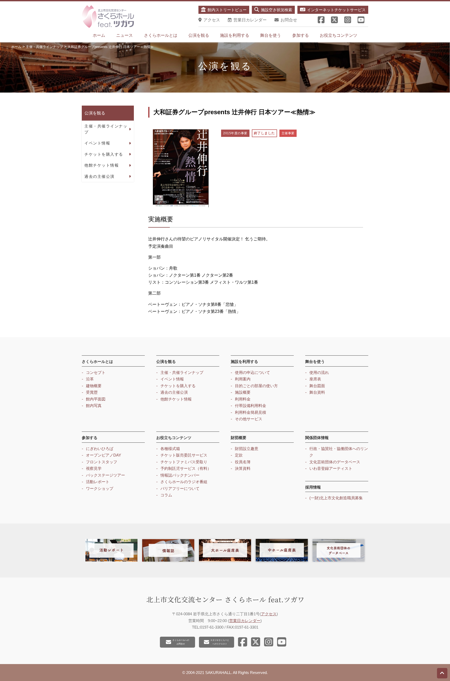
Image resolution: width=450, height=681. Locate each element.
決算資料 (243, 468)
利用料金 (243, 399)
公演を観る (198, 35)
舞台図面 (317, 386)
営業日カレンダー (244, 620)
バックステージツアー (105, 475)
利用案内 (243, 379)
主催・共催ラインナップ (105, 129)
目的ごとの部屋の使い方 (256, 386)
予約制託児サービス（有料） (185, 468)
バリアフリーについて (179, 488)
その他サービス (248, 419)
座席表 (315, 379)
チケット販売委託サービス (183, 455)
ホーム (99, 35)
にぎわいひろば (99, 448)
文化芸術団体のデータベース (334, 462)
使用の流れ (319, 372)
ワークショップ (99, 488)
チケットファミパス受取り (183, 462)
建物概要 (94, 386)
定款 (239, 455)
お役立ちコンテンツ (338, 35)
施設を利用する (234, 35)
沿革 (90, 379)
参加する (300, 35)
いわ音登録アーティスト (330, 468)
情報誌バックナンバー (179, 475)
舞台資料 (317, 392)
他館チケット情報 (101, 165)
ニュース (124, 35)
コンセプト (95, 372)
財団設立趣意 (246, 448)
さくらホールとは (160, 35)
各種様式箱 (170, 448)
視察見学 (94, 468)
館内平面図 (95, 399)
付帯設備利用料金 (250, 405)
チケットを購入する (103, 154)
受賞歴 (92, 392)
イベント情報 (97, 143)
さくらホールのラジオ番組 (183, 481)
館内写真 (94, 405)
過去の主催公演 (99, 176)
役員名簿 (243, 462)
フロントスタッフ (101, 462)
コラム (166, 495)
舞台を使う (270, 35)
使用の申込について (252, 372)
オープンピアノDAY (103, 455)
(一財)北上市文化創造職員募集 (336, 498)
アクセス (269, 614)
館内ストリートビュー (227, 10)
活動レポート (97, 481)
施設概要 (243, 392)
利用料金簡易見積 (250, 412)
